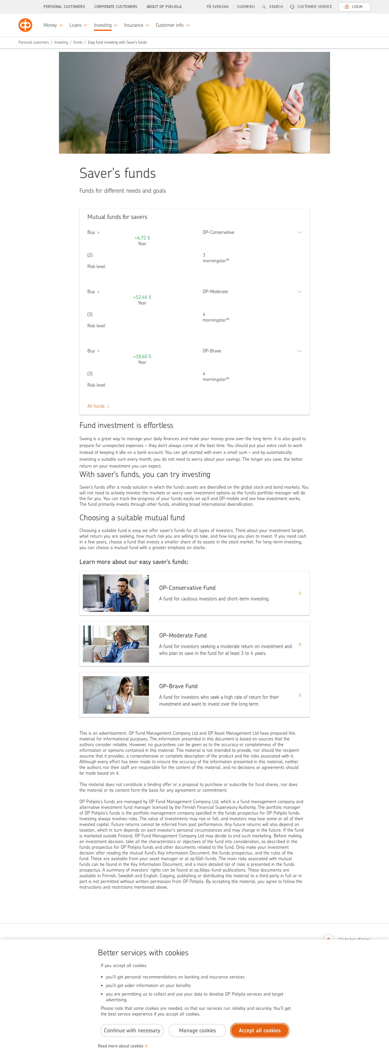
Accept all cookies (260, 1030)
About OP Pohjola (164, 7)
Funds (77, 42)
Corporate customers (116, 7)
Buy (91, 232)
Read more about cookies (121, 1046)
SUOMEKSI (246, 7)
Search (276, 7)
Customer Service (314, 7)
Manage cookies (197, 1030)
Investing (61, 42)
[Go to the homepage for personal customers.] (25, 25)
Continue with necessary (132, 1030)
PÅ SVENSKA (217, 7)
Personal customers (64, 7)
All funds (96, 406)
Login (357, 7)
